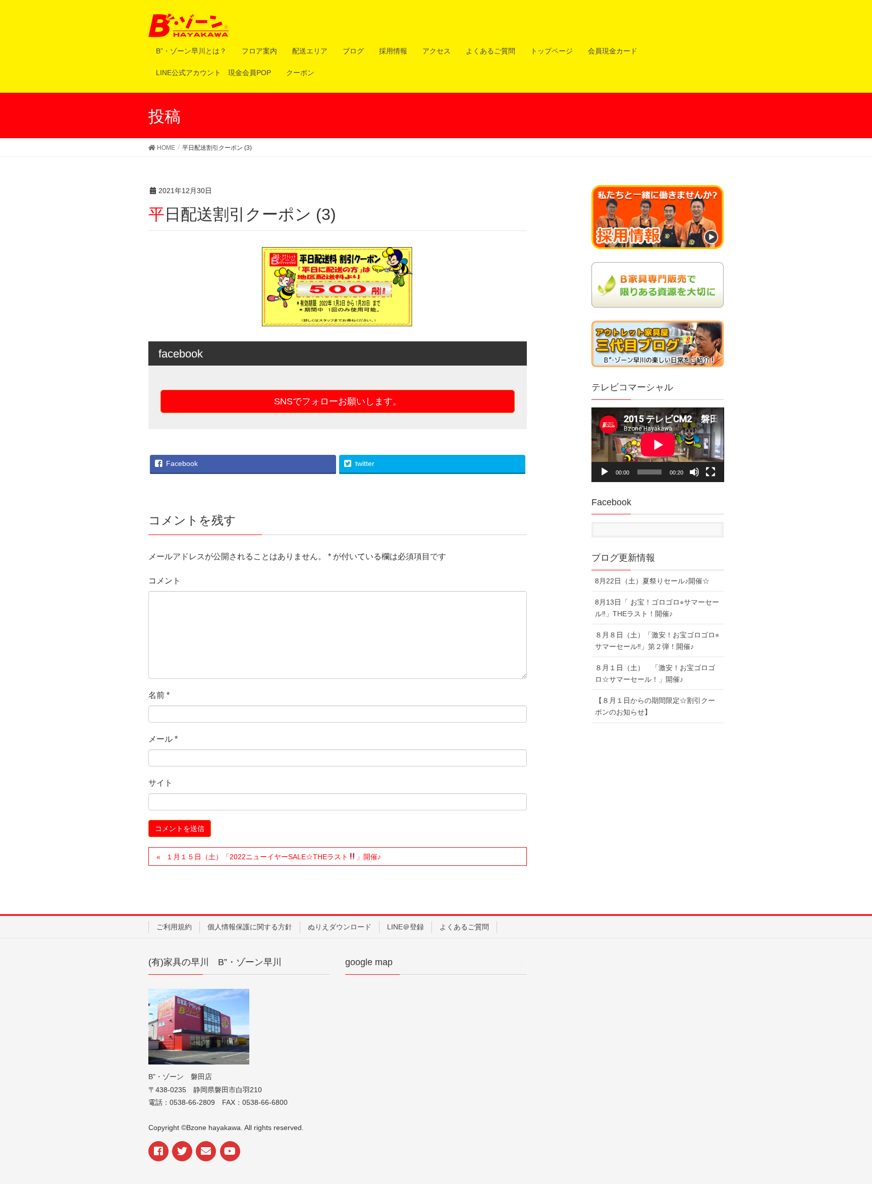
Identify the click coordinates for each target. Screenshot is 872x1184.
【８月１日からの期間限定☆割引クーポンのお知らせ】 (655, 706)
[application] (657, 444)
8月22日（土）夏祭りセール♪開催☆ (652, 581)
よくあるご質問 (464, 927)
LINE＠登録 (405, 927)
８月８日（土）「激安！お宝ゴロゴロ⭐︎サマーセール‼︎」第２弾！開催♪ (657, 640)
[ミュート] (694, 472)
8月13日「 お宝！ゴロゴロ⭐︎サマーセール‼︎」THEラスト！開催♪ (657, 608)
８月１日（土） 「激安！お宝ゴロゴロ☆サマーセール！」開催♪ (655, 673)
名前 (159, 695)
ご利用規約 (174, 927)
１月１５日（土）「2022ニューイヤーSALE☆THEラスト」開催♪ (273, 857)
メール (163, 739)
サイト (160, 783)
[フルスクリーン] (710, 472)
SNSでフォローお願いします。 (338, 401)
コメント (164, 580)
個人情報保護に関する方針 (249, 927)
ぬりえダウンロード (339, 927)
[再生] (605, 472)
